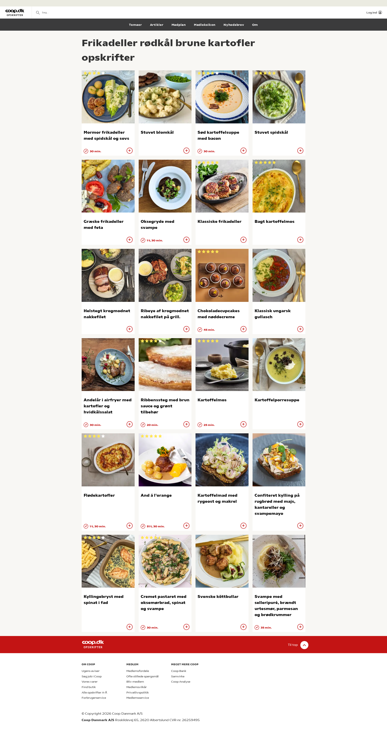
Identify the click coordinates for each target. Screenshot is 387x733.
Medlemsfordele (137, 671)
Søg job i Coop (92, 676)
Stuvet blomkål (157, 132)
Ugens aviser (91, 671)
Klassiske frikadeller (219, 221)
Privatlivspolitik (137, 692)
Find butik (89, 687)
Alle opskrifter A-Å (94, 692)
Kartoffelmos (212, 400)
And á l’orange (156, 495)
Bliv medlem (135, 681)
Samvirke (177, 676)
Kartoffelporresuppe (277, 400)
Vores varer (90, 681)
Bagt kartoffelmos (274, 221)
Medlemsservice (137, 698)
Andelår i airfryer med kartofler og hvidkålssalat (108, 406)
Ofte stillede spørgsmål (142, 676)
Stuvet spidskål (271, 132)
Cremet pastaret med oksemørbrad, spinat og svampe (163, 602)
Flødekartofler (99, 495)
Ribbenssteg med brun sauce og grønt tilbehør (165, 406)
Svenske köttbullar (218, 596)
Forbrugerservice (94, 698)
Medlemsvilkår (136, 687)
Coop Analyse (180, 681)
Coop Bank (178, 671)
